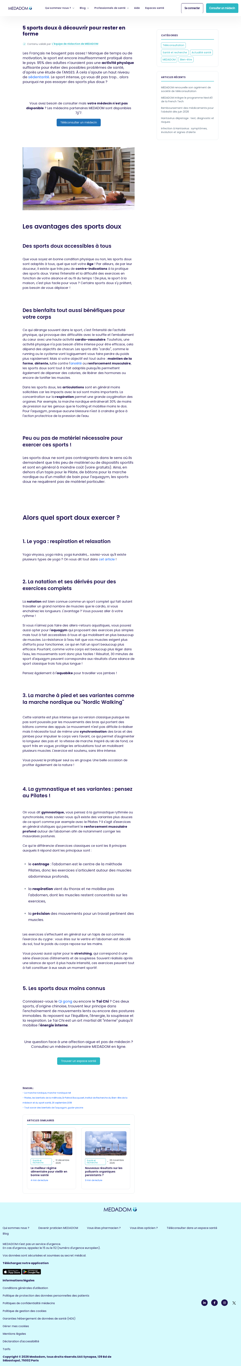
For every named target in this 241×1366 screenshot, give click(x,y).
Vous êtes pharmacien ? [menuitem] (104, 1228)
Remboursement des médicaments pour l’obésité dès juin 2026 (187, 109)
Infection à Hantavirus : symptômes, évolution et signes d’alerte (184, 130)
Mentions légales (14, 1334)
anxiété (76, 363)
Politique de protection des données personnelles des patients (46, 1296)
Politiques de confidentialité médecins (29, 1303)
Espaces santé (154, 8)
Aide (137, 8)
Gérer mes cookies (16, 1326)
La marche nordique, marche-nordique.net (47, 1092)
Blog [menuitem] (6, 1234)
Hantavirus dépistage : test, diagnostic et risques (187, 120)
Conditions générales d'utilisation (25, 1288)
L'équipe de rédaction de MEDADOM (75, 44)
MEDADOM (169, 59)
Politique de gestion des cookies (24, 1311)
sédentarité (38, 77)
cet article (107, 559)
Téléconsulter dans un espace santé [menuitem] (192, 1228)
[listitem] (79, 113)
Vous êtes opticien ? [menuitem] (144, 1228)
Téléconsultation (173, 45)
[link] (20, 8)
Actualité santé (201, 52)
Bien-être (186, 59)
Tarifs (6, 1349)
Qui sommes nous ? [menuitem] (16, 1228)
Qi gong (65, 1001)
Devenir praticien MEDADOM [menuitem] (58, 1228)
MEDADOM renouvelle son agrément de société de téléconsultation (186, 89)
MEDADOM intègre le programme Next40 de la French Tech (187, 99)
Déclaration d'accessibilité (21, 1341)
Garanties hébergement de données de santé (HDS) (39, 1319)
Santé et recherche (175, 52)
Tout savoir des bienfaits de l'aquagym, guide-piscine (53, 1107)
